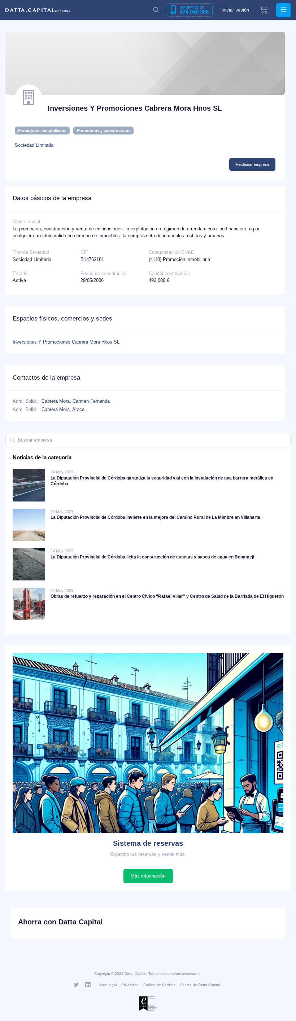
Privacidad (130, 985)
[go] (12, 440)
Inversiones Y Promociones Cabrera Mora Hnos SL (66, 342)
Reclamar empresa (252, 164)
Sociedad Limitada (34, 145)
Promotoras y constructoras (103, 130)
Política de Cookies (159, 985)
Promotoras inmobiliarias (42, 130)
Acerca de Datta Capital (200, 985)
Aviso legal (108, 985)
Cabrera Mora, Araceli (64, 409)
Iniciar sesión (235, 10)
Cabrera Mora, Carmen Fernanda (76, 401)
